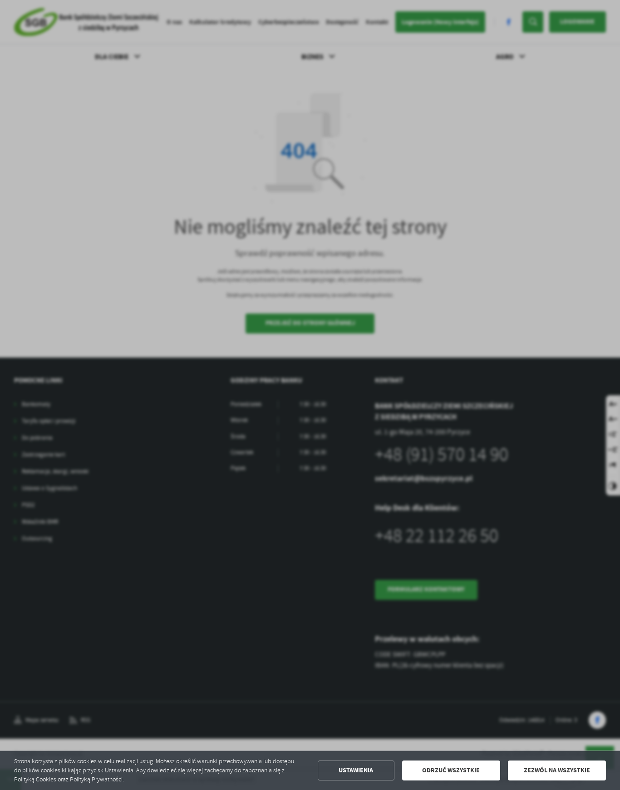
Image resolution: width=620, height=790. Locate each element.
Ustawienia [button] (356, 770)
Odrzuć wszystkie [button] (451, 770)
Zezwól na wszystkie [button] (557, 770)
